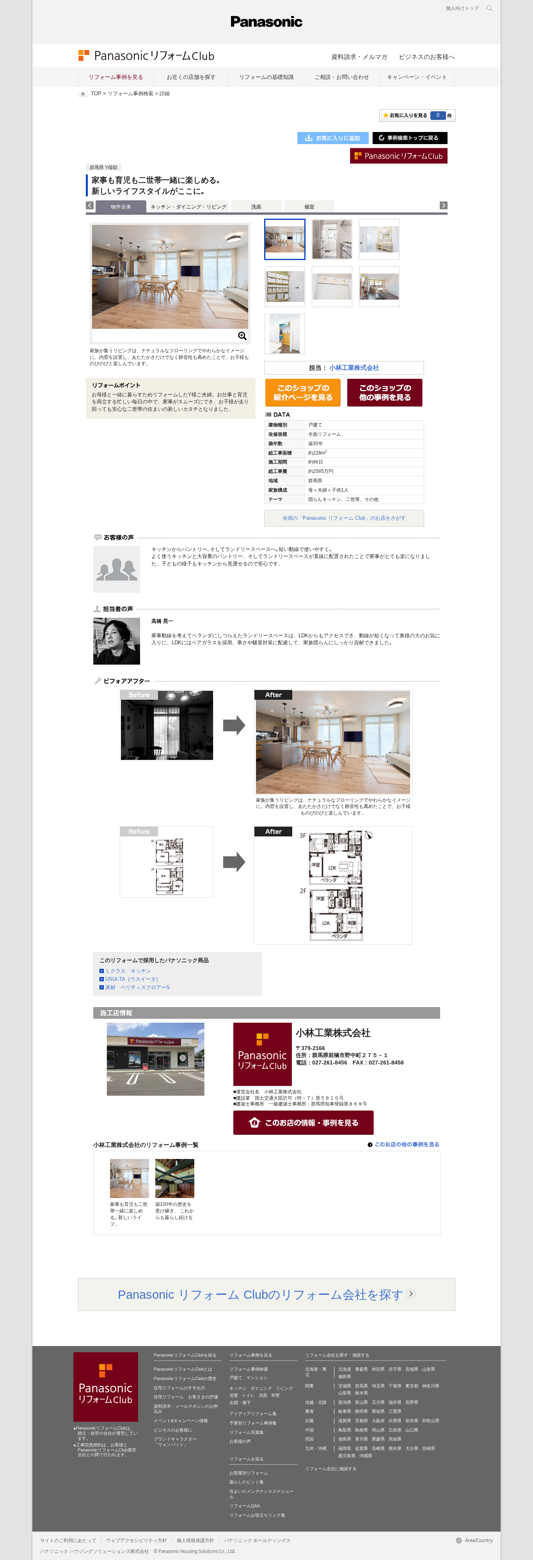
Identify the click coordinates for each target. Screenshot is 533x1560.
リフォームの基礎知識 (266, 77)
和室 (275, 1395)
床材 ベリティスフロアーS (137, 987)
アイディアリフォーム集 (253, 1413)
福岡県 (344, 1448)
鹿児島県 (346, 1455)
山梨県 (344, 1393)
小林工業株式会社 (354, 367)
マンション (257, 1377)
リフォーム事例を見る (116, 77)
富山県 (361, 1402)
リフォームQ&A (244, 1505)
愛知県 (378, 1411)
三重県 (395, 1411)
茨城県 (344, 1385)
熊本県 (395, 1448)
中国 (309, 1430)
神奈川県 (430, 1385)
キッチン (238, 1388)
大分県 (411, 1448)
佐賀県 (361, 1448)
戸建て (235, 1377)
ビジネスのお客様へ (427, 56)
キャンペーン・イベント (417, 77)
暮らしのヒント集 (246, 1482)
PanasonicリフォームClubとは (183, 1369)
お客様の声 (240, 1441)
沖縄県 (365, 1455)
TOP (96, 93)
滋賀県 (344, 1420)
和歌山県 (430, 1420)
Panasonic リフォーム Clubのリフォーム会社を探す (261, 1294)
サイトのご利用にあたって (68, 1540)
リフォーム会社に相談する (331, 1468)
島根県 (361, 1430)
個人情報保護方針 (195, 1540)
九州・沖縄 (316, 1448)
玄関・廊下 (240, 1402)
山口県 (411, 1430)
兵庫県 (395, 1420)
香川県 (361, 1439)
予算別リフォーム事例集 (253, 1423)
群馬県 (361, 1385)
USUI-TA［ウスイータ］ (133, 979)
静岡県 (361, 1411)
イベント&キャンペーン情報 (181, 1420)
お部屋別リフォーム (248, 1473)
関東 (309, 1385)
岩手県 (395, 1369)
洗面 (256, 207)
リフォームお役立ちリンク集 (257, 1515)
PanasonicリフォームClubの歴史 (185, 1378)
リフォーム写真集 (246, 1432)
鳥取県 (344, 1430)
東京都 (411, 1385)
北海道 (344, 1369)
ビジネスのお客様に (173, 1430)
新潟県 (344, 1402)
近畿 (309, 1420)
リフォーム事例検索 (130, 93)
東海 (309, 1411)
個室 (309, 207)
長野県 (411, 1402)
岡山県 (378, 1430)
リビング (284, 1388)
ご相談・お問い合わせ (341, 77)
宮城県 (411, 1369)
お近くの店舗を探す (191, 77)
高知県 (395, 1439)
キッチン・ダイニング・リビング (189, 207)
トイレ (248, 1395)
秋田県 (378, 1369)
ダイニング (261, 1388)
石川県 (378, 1402)
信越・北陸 (316, 1402)
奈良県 (411, 1420)
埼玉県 (378, 1385)
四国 (309, 1439)
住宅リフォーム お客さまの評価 (186, 1396)
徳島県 (344, 1439)
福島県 (344, 1376)
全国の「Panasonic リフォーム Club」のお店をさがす (344, 518)
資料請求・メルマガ (359, 56)
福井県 (395, 1402)
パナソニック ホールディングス (257, 1540)
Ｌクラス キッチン (128, 971)
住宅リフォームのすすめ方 (179, 1387)
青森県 (361, 1369)
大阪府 (378, 1420)
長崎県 (378, 1448)
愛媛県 (378, 1439)
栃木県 (361, 1393)
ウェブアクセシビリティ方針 (136, 1540)
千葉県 (395, 1385)
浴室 (233, 1395)
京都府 (361, 1420)
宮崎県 (428, 1448)
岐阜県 (344, 1411)
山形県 (428, 1369)
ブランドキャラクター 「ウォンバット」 (175, 1442)
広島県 (395, 1430)
